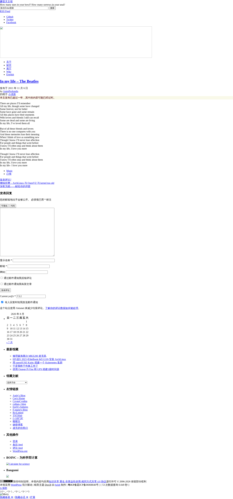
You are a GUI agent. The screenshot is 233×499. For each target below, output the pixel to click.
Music (9, 170)
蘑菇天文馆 (6, 1)
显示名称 (6, 260)
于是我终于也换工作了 (25, 366)
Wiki (8, 71)
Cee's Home (19, 398)
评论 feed (18, 448)
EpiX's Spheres (20, 407)
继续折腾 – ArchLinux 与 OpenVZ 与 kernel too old (27, 183)
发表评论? (5, 179)
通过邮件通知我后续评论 (18, 278)
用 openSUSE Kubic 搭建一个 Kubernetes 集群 (37, 362)
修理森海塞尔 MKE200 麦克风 (29, 356)
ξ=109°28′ (18, 418)
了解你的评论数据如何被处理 (61, 308)
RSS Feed (5, 11)
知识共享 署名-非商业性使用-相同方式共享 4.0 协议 (77, 481)
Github (9, 16)
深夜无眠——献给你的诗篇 (15, 186)
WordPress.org (20, 451)
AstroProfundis (10, 91)
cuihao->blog (19, 404)
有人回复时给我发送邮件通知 (21, 302)
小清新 (12, 94)
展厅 (8, 68)
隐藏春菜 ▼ (6, 497)
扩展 (32, 497)
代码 (13, 206)
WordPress (16, 484)
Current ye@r (8, 296)
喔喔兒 (16, 421)
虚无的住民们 (20, 428)
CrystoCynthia (20, 401)
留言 (8, 65)
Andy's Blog (19, 395)
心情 (8, 173)
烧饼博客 (18, 424)
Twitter (9, 19)
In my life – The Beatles (19, 81)
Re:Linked (18, 412)
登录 (15, 441)
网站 (2, 272)
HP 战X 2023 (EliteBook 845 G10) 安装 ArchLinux (39, 359)
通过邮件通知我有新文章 (18, 284)
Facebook (11, 22)
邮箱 (3, 266)
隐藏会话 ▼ (21, 497)
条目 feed (18, 444)
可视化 (4, 206)
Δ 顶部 (3, 488)
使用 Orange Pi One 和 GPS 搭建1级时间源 (36, 369)
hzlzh (57, 484)
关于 (8, 61)
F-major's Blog (20, 409)
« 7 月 (9, 342)
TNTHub (17, 415)
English (10, 74)
